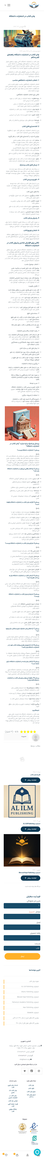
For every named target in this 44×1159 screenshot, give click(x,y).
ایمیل (38, 922)
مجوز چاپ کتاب (31, 1092)
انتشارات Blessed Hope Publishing (29, 873)
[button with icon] (39, 1071)
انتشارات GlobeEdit (33, 1013)
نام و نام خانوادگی (33, 901)
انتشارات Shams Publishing (30, 992)
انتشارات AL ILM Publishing (31, 824)
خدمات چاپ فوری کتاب (13, 1086)
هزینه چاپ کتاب (35, 775)
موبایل (34, 912)
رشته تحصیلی (35, 933)
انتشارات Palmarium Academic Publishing (25, 1002)
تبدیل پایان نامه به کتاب (31, 1096)
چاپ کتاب (31, 1085)
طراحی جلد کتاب (12, 1101)
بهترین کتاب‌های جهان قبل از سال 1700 (27, 1023)
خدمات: (37, 944)
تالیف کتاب (31, 1088)
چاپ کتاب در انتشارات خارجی (12, 1097)
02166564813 (21, 1052)
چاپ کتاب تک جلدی (13, 1091)
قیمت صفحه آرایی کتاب (13, 1105)
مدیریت (23, 736)
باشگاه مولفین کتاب (13, 1110)
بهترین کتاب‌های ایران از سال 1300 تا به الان (26, 1018)
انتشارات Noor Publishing (31, 1007)
